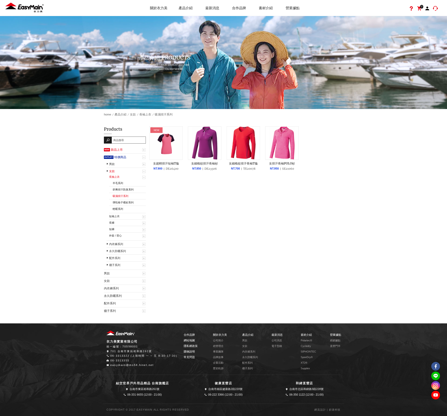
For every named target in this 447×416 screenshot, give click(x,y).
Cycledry (306, 346)
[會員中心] (428, 9)
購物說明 (189, 351)
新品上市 (117, 150)
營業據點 (293, 8)
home (107, 114)
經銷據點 (335, 340)
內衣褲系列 (116, 244)
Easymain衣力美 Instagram (435, 385)
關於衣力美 (158, 8)
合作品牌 (239, 8)
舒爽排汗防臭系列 (123, 189)
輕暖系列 (118, 208)
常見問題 (189, 357)
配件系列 (114, 258)
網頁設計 (320, 409)
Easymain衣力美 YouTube (435, 395)
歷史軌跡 (218, 368)
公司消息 (277, 340)
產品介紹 (186, 8)
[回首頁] (24, 7)
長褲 (111, 222)
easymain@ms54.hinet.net (132, 365)
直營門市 (335, 346)
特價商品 (120, 157)
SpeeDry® (307, 357)
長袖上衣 (145, 114)
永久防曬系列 (117, 251)
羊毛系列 (118, 183)
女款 (133, 114)
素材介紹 (266, 8)
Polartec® (306, 340)
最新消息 (212, 8)
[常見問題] (412, 9)
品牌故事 (218, 357)
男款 (112, 164)
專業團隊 (218, 351)
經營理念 (218, 346)
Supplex (305, 368)
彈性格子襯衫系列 (123, 202)
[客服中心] (436, 9)
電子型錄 (277, 346)
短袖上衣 (114, 216)
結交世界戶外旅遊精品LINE (435, 376)
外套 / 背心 (115, 235)
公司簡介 (218, 340)
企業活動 (218, 362)
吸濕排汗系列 (120, 195)
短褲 (111, 229)
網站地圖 (189, 340)
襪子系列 (114, 265)
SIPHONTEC (308, 351)
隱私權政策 (191, 345)
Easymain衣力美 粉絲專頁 (435, 366)
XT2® (304, 362)
